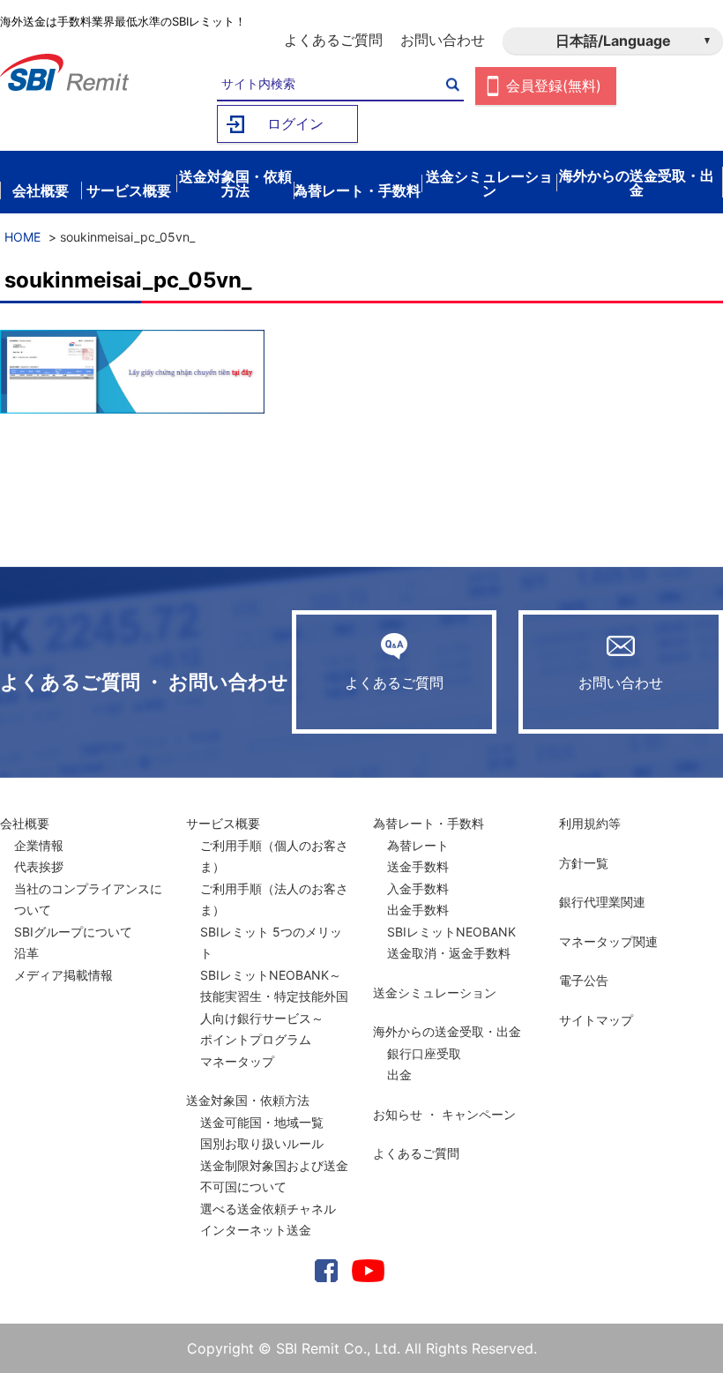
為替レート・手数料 (428, 823)
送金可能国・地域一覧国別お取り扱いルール (262, 1133)
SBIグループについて (73, 931)
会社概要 (24, 823)
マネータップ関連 (608, 941)
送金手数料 (418, 866)
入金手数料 (418, 888)
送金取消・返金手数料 (449, 952)
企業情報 (38, 845)
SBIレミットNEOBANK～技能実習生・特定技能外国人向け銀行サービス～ (274, 996)
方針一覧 (583, 862)
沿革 (26, 952)
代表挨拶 (38, 866)
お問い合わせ (442, 40)
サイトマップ (596, 1019)
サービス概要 (223, 823)
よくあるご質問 (333, 40)
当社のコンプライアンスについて (88, 899)
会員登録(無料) (553, 85)
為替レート (418, 845)
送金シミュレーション (434, 992)
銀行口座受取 (424, 1053)
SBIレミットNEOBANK (451, 931)
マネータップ (237, 1061)
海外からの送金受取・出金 (447, 1031)
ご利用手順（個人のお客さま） (274, 856)
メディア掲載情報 (63, 974)
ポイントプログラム (255, 1039)
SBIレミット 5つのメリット (271, 942)
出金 (399, 1074)
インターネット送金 (255, 1229)
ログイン (295, 123)
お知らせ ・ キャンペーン (444, 1114)
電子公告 (583, 980)
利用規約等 (590, 823)
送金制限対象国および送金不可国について (274, 1176)
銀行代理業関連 (602, 901)
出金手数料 (418, 909)
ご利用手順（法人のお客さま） (274, 899)
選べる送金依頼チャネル (268, 1208)
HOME (22, 236)
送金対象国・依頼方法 (247, 1100)
